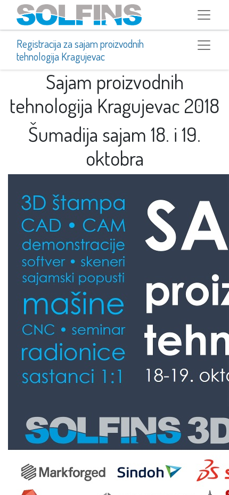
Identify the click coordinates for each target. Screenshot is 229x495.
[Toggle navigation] (203, 45)
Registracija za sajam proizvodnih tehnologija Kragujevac (80, 50)
